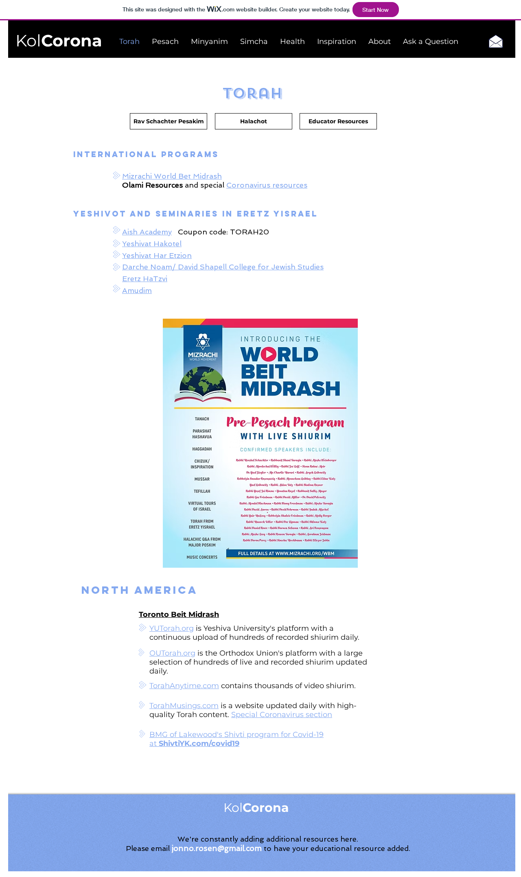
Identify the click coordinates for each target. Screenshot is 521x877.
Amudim (137, 290)
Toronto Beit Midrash (179, 614)
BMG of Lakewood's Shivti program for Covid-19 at (236, 739)
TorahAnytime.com (184, 685)
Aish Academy (147, 231)
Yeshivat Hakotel (152, 243)
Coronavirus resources (266, 185)
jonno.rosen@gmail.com (217, 848)
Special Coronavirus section (281, 714)
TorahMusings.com (184, 705)
